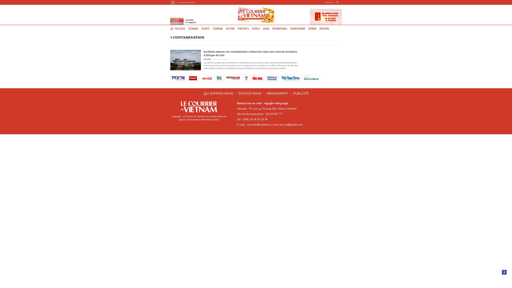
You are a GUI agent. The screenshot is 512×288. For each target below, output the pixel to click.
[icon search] (337, 2)
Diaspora (324, 28)
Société (205, 28)
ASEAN (266, 28)
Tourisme (218, 28)
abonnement (277, 93)
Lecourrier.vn (256, 15)
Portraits (243, 28)
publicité (301, 93)
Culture (230, 28)
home (171, 28)
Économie (193, 28)
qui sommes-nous (218, 93)
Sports (256, 28)
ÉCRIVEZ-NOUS (249, 93)
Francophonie (298, 28)
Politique (180, 28)
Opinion (312, 28)
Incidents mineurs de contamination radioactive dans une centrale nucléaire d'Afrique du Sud (250, 53)
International (279, 28)
